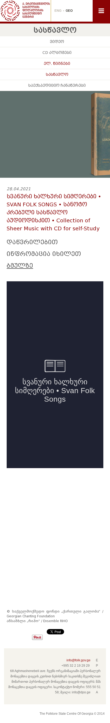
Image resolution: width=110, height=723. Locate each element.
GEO (69, 11)
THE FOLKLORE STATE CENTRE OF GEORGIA (25, 11)
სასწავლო (57, 74)
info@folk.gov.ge (78, 660)
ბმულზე (20, 265)
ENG (57, 11)
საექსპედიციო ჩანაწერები (57, 85)
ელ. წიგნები (57, 63)
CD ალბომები (57, 52)
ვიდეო (57, 41)
